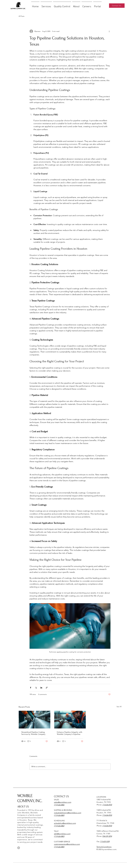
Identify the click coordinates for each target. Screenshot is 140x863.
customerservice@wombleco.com (67, 844)
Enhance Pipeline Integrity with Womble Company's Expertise (69, 733)
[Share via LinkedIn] (41, 688)
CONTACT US (61, 796)
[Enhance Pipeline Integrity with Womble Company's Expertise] (70, 719)
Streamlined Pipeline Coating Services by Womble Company (33, 733)
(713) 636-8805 (59, 847)
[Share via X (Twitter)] (36, 688)
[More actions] (109, 31)
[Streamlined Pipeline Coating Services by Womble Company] (34, 719)
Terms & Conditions (103, 847)
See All (119, 707)
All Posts (21, 16)
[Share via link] (47, 688)
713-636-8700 (107, 805)
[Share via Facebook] (31, 688)
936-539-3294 (107, 836)
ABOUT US (23, 806)
